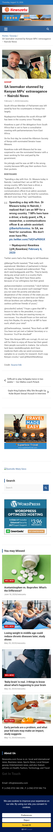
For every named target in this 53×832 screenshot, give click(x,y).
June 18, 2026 (10, 594)
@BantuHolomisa (19, 228)
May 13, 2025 (10, 738)
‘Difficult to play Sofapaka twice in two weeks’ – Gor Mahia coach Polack (25, 380)
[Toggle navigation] (6, 29)
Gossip (7, 82)
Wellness (9, 581)
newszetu (24, 101)
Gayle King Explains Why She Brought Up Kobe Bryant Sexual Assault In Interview (27, 392)
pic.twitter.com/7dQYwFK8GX (27, 239)
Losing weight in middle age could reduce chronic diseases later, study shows (24, 636)
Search (46, 488)
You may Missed (14, 551)
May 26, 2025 (10, 689)
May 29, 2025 (10, 643)
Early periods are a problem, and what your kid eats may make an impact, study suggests (25, 730)
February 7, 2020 (11, 101)
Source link (16, 365)
